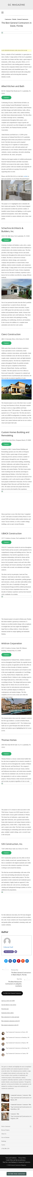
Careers (3, 1145)
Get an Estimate (5, 1137)
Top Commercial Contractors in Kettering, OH (17, 1048)
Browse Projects (5, 1130)
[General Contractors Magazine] (16, 7)
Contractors (8, 19)
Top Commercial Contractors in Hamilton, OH (17, 1037)
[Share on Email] (27, 961)
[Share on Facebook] (10, 961)
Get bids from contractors (16, 1174)
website (25, 176)
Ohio (30, 1095)
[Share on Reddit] (23, 961)
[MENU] (2, 12)
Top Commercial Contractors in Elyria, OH (17, 1032)
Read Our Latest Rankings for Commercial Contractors (16, 1162)
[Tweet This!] (6, 961)
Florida (14, 19)
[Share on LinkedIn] (14, 961)
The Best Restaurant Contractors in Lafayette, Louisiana (13, 984)
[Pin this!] (18, 961)
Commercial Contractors (16, 1095)
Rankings (3, 1141)
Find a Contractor (5, 1126)
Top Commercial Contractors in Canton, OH (17, 1053)
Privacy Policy (22, 1157)
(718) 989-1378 (5, 1148)
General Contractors (22, 19)
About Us (3, 1133)
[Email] (15, 951)
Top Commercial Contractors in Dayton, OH (17, 1042)
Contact (6, 97)
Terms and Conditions (11, 1157)
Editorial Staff (8, 947)
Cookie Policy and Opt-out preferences (15, 1160)
